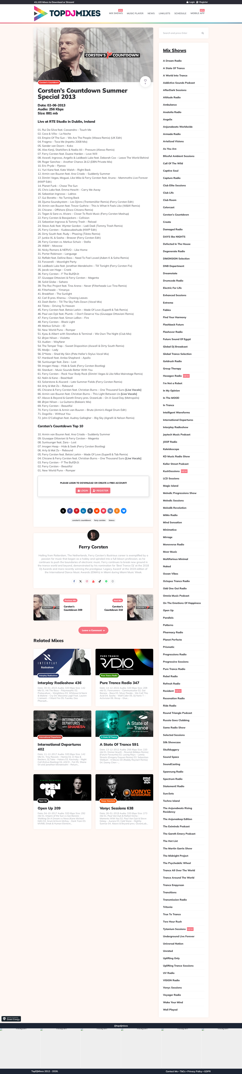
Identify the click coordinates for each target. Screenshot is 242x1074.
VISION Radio (171, 980)
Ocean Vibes (170, 573)
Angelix (167, 119)
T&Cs (182, 1071)
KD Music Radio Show (176, 456)
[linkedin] (83, 511)
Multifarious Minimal (175, 559)
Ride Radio (169, 705)
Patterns (168, 625)
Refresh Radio (171, 683)
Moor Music (170, 551)
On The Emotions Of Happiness (182, 603)
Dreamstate (170, 273)
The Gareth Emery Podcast (179, 833)
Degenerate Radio (174, 251)
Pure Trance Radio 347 (119, 682)
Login (192, 2)
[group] (20, 1048)
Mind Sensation (172, 522)
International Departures (50, 737)
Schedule (180, 13)
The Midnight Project (175, 855)
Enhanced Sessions (174, 295)
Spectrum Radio (172, 779)
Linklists (164, 13)
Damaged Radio (173, 229)
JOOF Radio (170, 441)
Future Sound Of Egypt (177, 339)
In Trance (168, 405)
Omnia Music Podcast (176, 595)
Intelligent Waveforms (176, 412)
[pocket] (103, 511)
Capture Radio (172, 178)
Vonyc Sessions (108, 801)
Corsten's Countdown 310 (113, 608)
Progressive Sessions (176, 661)
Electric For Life (172, 288)
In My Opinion (171, 390)
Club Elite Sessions (174, 185)
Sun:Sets (168, 793)
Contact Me (172, 1071)
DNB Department (173, 266)
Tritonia (167, 907)
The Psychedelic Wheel (177, 863)
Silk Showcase (172, 742)
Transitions (169, 892)
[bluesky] (123, 511)
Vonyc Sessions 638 (116, 808)
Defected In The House (176, 244)
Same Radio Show (174, 727)
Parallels (168, 617)
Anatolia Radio (172, 112)
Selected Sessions (174, 735)
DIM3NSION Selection (176, 258)
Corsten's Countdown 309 (73, 608)
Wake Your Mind (173, 1002)
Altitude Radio (172, 97)
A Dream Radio (172, 60)
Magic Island (170, 485)
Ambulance (170, 104)
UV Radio (168, 973)
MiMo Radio (170, 515)
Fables (167, 310)
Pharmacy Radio (173, 632)
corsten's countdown (81, 520)
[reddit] (97, 511)
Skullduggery (171, 749)
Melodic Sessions (173, 500)
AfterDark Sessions (174, 90)
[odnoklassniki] (117, 511)
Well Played (170, 1009)
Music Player (135, 13)
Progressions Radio (175, 654)
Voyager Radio (172, 994)
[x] (63, 511)
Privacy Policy (194, 1071)
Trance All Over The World (179, 870)
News (151, 13)
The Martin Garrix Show (177, 848)
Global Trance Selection (177, 354)
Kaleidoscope (171, 449)
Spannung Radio (173, 771)
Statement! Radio (173, 786)
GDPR (207, 1071)
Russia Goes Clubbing (176, 720)
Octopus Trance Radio (176, 581)
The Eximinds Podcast (176, 826)
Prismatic (168, 647)
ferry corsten (99, 520)
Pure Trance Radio (109, 675)
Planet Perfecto (172, 639)
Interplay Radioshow (48, 675)
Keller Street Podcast (176, 463)
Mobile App (198, 13)
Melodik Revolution (174, 507)
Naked (167, 566)
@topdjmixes (121, 1025)
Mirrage (167, 537)
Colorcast (168, 207)
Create (167, 222)
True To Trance (172, 914)
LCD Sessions (171, 478)
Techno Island (171, 800)
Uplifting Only (171, 958)
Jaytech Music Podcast (176, 434)
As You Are (169, 148)
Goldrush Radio (172, 361)
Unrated (168, 951)
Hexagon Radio (172, 375)
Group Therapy (172, 368)
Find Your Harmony (174, 317)
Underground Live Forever (178, 936)
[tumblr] (90, 511)
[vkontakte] (110, 511)
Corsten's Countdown (49, 82)
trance (111, 520)
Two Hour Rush (172, 921)
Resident (168, 691)
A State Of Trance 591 (119, 744)
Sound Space (171, 756)
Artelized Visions (173, 141)
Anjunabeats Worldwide (178, 126)
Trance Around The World (178, 877)
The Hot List (170, 841)
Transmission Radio (175, 899)
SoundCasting (171, 764)
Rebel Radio (170, 676)
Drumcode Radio (173, 280)
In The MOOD (171, 397)
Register (203, 2)
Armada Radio (172, 134)
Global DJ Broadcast (175, 346)
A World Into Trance (175, 75)
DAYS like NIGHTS (174, 236)
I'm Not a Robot (172, 383)
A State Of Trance (109, 737)
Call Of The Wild (173, 163)
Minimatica (169, 529)
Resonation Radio (174, 698)
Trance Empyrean (173, 885)
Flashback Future (173, 324)
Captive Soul (170, 170)
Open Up (43, 801)
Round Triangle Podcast (177, 713)
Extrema (168, 302)
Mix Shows (116, 13)
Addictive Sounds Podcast (179, 82)
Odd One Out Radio (175, 588)
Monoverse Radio (173, 544)
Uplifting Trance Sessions (178, 965)
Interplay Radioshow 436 (60, 682)
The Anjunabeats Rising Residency (177, 810)
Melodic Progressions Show (179, 493)
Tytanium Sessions (174, 929)
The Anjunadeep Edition (177, 819)
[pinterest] (76, 511)
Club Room (169, 200)
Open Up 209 (49, 808)
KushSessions (171, 471)
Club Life (168, 192)
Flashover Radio (173, 331)
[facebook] (70, 511)
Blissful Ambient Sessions (178, 156)
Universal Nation (173, 943)
